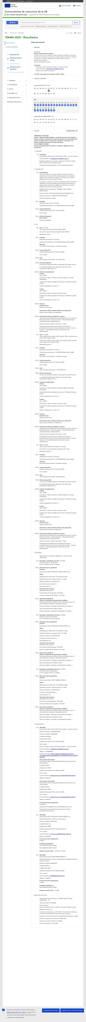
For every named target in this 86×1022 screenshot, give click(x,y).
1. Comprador (11, 80)
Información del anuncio (14, 102)
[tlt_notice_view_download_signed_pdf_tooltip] (49, 91)
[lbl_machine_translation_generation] (52, 116)
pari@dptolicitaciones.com (57, 875)
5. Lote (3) (10, 89)
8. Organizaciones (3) (13, 97)
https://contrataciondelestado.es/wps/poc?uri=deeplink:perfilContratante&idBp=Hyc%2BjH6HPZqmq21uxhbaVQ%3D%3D (58, 755)
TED (6, 33)
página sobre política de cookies (16, 1012)
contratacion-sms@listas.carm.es (55, 68)
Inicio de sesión (66, 5)
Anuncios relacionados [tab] (12, 47)
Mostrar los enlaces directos (16, 59)
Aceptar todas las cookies (50, 1010)
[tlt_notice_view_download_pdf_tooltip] (35, 105)
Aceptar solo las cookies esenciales (72, 1010)
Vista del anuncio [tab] (10, 43)
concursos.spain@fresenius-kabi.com (60, 834)
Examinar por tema (64, 26)
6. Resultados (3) (12, 93)
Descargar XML (14, 54)
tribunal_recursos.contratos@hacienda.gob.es (62, 775)
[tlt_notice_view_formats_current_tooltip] (76, 131)
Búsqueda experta (52, 26)
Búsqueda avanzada (41, 26)
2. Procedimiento (12, 84)
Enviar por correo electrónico (15, 68)
